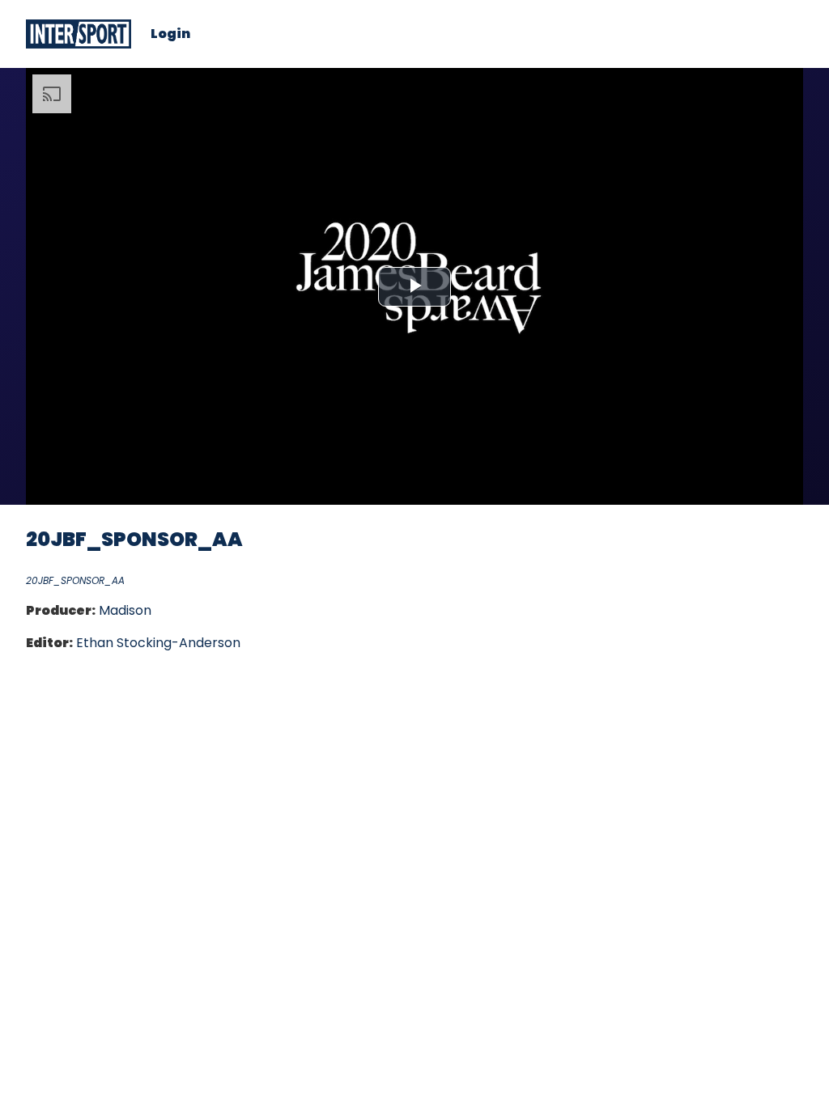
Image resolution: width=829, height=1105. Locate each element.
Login (170, 34)
